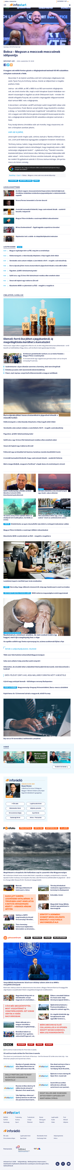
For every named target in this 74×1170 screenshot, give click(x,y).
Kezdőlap (12, 175)
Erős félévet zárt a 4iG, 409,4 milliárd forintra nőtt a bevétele (35, 675)
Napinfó (41, 1122)
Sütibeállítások (8, 1166)
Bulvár (41, 1117)
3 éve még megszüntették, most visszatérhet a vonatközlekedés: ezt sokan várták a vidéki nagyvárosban (19, 1011)
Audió (53, 1120)
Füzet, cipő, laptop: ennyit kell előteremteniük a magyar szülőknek (31, 373)
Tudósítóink (30, 1117)
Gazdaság (6, 1122)
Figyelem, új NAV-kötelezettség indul (18, 434)
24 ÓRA (20, 247)
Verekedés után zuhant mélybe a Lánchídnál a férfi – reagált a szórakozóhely (33, 428)
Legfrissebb (54, 1117)
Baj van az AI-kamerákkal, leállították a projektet (22, 738)
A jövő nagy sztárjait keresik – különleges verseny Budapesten (27, 681)
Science (49, 1044)
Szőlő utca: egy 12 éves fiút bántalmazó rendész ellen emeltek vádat (30, 440)
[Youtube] (69, 1164)
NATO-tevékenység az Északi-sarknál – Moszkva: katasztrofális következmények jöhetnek (17, 493)
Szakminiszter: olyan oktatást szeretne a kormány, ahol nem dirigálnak (32, 367)
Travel (39, 1044)
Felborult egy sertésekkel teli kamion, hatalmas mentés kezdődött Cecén (32, 452)
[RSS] (57, 1164)
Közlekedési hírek (42, 1136)
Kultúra (17, 1120)
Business (21, 1044)
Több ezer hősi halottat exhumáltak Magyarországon (24, 655)
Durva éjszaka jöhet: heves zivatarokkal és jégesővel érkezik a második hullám (30, 416)
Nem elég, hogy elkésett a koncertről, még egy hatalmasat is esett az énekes (40, 587)
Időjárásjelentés (58, 1136)
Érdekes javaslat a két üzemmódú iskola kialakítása (25, 370)
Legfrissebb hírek (25, 1136)
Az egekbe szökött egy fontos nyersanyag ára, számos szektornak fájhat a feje (33, 642)
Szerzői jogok (40, 1164)
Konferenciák (51, 828)
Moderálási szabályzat (27, 1164)
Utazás (47, 938)
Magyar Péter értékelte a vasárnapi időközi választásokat (25, 530)
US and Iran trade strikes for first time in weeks (21, 1053)
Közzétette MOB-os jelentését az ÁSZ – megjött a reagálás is (27, 536)
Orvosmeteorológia (9, 1138)
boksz (36, 180)
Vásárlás (37, 938)
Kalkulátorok (60, 938)
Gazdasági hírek (41, 1138)
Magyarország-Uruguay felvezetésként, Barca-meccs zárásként (43, 687)
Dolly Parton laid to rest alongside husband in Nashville (18, 1077)
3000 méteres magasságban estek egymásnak (50, 593)
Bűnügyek (42, 1120)
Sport (19, 175)
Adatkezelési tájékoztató (11, 1164)
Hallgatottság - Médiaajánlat (27, 1161)
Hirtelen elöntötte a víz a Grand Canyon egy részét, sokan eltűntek (52, 492)
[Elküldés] (11, 65)
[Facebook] (63, 1164)
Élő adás (15, 803)
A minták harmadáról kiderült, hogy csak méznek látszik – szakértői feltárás (32, 458)
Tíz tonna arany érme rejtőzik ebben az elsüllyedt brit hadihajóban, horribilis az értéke (18, 518)
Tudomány (18, 1117)
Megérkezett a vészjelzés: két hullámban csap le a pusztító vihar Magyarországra (35, 873)
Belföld (5, 1117)
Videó (53, 1122)
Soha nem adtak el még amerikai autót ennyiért (21, 661)
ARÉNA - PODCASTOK (10, 1)
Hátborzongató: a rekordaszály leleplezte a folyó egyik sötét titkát (29, 422)
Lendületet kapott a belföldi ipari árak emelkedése (22, 581)
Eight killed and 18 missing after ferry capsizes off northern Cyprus (53, 1095)
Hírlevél (65, 1120)
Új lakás (64, 828)
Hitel (28, 938)
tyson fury (13, 180)
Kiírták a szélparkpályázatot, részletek (20, 649)
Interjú (29, 1120)
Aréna (55, 1138)
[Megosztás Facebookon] (4, 65)
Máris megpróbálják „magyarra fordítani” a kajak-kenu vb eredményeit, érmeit (34, 464)
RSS (47, 1164)
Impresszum (41, 1161)
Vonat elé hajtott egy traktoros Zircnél (18, 446)
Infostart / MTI (9, 61)
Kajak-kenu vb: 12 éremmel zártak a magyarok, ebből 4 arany (26, 694)
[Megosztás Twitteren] (8, 65)
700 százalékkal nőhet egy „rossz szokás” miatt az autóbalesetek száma (52, 517)
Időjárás (65, 1122)
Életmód (29, 1122)
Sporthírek (23, 1138)
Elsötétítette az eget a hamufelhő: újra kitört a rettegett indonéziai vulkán (40, 524)
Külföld (5, 1120)
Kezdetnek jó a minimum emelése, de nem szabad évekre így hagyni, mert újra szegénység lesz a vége (30, 636)
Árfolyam (38, 828)
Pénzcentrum (25, 828)
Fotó (64, 1117)
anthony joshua (26, 180)
